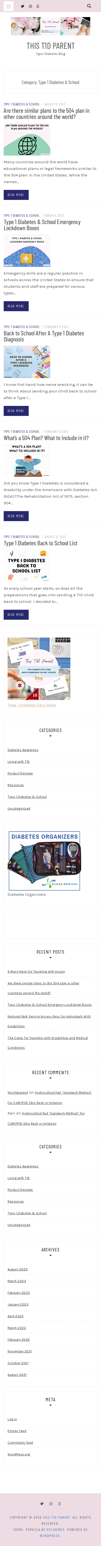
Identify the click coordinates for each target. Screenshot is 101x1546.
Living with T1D (19, 761)
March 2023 (17, 1281)
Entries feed (17, 1431)
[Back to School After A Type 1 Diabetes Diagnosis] (27, 361)
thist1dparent (18, 1092)
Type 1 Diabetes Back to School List (40, 542)
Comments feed (20, 1442)
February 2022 (19, 1339)
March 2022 (17, 1328)
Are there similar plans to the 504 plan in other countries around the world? (46, 113)
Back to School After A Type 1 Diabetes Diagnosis (44, 336)
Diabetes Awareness (23, 750)
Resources (16, 785)
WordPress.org (19, 1454)
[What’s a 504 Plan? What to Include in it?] (27, 460)
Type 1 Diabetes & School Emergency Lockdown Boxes (42, 224)
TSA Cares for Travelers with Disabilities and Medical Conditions (48, 1043)
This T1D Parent (50, 45)
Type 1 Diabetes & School (22, 104)
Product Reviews (20, 773)
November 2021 (20, 1351)
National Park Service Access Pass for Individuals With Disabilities (49, 1021)
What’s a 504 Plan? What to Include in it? (46, 437)
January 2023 (18, 1304)
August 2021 (17, 1375)
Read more (16, 195)
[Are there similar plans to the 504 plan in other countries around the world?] (27, 138)
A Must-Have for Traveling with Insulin (36, 971)
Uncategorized (19, 808)
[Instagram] (51, 1504)
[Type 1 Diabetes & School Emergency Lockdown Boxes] (27, 250)
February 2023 (19, 1293)
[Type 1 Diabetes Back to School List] (27, 565)
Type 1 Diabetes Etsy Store (32, 704)
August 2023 (18, 1269)
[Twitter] (42, 1504)
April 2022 (16, 1316)
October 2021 (18, 1363)
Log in (12, 1419)
